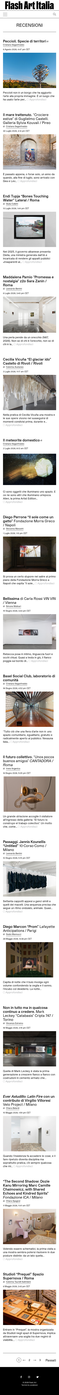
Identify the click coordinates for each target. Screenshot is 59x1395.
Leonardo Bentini (14, 288)
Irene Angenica (13, 768)
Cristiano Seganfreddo (13, 45)
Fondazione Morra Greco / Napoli (29, 521)
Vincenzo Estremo (14, 1023)
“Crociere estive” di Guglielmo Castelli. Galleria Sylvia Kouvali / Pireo (27, 119)
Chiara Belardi (12, 1108)
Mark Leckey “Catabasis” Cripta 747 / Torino (28, 1014)
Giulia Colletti (12, 204)
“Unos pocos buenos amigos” (28, 761)
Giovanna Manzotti (14, 528)
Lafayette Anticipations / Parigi (29, 929)
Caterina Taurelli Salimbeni (18, 1282)
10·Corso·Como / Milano (24, 846)
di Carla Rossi (29, 601)
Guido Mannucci (13, 934)
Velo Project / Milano (29, 1100)
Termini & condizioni (29, 1385)
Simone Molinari (13, 606)
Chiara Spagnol (13, 1201)
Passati (51, 1360)
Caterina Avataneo (14, 367)
